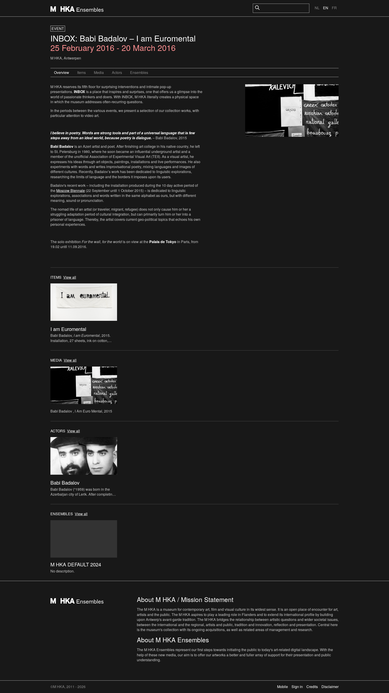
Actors (117, 72)
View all (69, 277)
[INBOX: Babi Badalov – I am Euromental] (292, 111)
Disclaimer (330, 686)
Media (99, 72)
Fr (334, 7)
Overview (61, 72)
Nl (317, 7)
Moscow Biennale (70, 190)
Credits (312, 686)
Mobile (282, 686)
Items (81, 72)
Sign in (297, 686)
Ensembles (139, 72)
